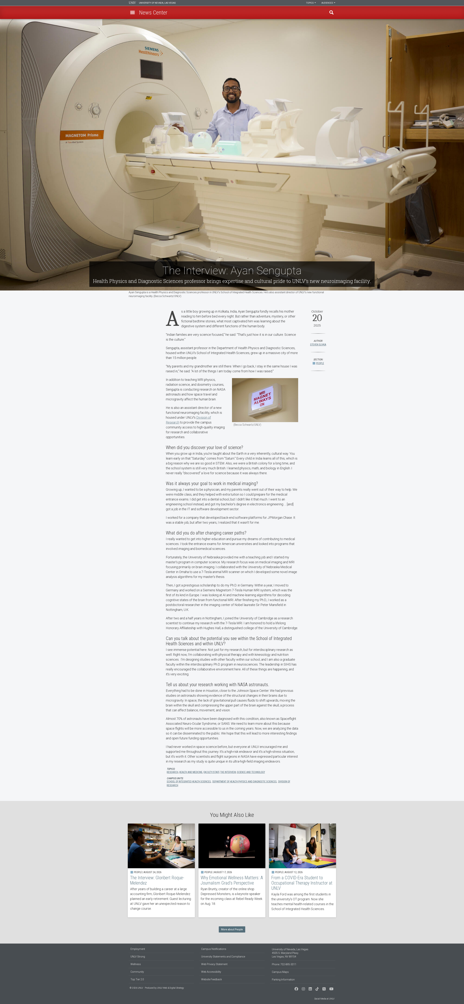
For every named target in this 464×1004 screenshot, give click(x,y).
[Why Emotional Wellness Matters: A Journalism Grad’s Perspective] (232, 870)
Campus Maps (280, 972)
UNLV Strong (137, 956)
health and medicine (190, 772)
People (320, 363)
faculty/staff (211, 772)
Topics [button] (310, 3)
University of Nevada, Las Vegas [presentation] (157, 3)
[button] (132, 12)
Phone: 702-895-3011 (284, 964)
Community (137, 971)
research (172, 772)
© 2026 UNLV (136, 988)
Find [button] (331, 12)
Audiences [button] (327, 3)
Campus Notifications (213, 949)
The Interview (228, 772)
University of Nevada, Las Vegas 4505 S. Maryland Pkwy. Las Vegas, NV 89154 (290, 953)
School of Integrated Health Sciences (189, 781)
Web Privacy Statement (214, 964)
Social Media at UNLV (324, 998)
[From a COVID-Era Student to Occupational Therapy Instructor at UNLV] (302, 870)
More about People (232, 929)
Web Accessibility (211, 971)
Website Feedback (211, 979)
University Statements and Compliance (223, 956)
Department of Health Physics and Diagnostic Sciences (244, 781)
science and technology (251, 772)
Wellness (135, 964)
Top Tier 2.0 (137, 979)
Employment (137, 949)
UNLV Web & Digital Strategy (170, 988)
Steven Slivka (318, 344)
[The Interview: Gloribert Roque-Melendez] (161, 870)
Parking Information (283, 979)
